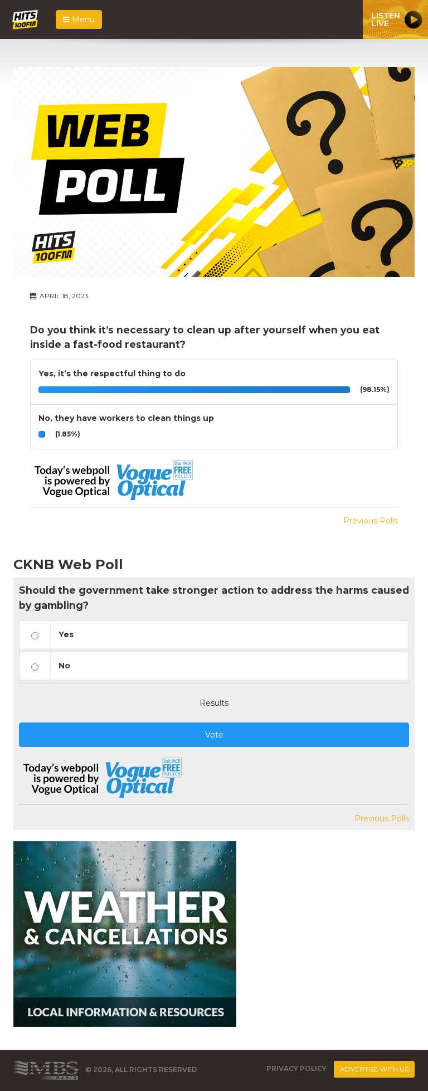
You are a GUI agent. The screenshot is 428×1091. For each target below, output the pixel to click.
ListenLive (385, 19)
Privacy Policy (296, 1068)
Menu (82, 19)
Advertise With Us (374, 1069)
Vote (214, 735)
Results (214, 703)
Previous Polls (370, 521)
